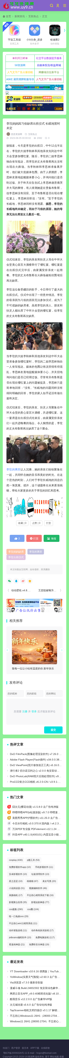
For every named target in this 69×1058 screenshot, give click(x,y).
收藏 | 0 (22, 523)
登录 (34, 711)
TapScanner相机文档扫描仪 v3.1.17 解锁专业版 (37, 1010)
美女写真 (49, 881)
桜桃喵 (32, 881)
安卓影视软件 (18, 874)
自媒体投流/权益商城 (49, 65)
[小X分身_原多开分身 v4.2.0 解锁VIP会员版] (34, 30)
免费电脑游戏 (45, 937)
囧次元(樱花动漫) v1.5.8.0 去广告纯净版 (35, 806)
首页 (8, 16)
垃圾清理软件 (40, 874)
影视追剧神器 (40, 902)
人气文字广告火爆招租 (20, 72)
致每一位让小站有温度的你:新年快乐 (33, 668)
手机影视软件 (44, 867)
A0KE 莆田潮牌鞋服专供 (20, 79)
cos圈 (33, 909)
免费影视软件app (20, 867)
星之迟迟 (15, 881)
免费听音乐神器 (39, 944)
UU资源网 (29, 1056)
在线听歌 (45, 1048)
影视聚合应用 (18, 902)
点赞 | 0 (36, 523)
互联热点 (33, 16)
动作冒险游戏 (18, 930)
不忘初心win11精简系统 (23, 923)
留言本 (25, 1048)
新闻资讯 (20, 16)
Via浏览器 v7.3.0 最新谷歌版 (26, 982)
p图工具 (33, 860)
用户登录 (15, 1048)
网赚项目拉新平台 (49, 72)
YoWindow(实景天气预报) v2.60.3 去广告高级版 (37, 976)
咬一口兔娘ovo (18, 916)
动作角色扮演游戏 (42, 930)
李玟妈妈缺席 (16, 551)
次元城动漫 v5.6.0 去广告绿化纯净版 (31, 1004)
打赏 (48, 523)
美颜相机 (15, 895)
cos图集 (16, 909)
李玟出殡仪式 (16, 557)
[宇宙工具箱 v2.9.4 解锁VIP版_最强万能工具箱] (14, 30)
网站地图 (54, 1056)
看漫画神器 (17, 944)
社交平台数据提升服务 (49, 58)
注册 (24, 711)
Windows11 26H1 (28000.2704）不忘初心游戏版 (38, 1021)
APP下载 (34, 1048)
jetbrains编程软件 (20, 937)
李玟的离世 (13, 469)
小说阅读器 (17, 888)
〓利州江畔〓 (20, 58)
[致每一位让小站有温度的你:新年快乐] (34, 647)
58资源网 (20, 65)
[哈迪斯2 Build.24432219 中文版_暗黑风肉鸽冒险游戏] (54, 30)
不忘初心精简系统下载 (40, 895)
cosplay (16, 860)
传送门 (6, 1048)
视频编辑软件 (38, 888)
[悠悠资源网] (19, 5)
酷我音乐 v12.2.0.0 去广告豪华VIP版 (31, 999)
